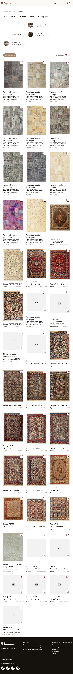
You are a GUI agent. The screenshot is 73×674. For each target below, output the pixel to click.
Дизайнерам (55, 649)
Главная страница (7, 11)
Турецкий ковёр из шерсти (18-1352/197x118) (34, 237)
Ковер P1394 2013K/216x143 (33, 282)
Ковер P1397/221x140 (12, 284)
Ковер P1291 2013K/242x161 (10, 597)
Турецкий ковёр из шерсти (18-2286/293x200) (34, 140)
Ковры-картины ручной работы (32, 649)
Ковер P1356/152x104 (58, 363)
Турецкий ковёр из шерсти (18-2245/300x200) (34, 187)
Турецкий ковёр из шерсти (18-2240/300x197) (57, 187)
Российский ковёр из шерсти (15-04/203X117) (56, 321)
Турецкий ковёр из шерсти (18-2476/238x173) (57, 94)
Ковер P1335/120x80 (35, 490)
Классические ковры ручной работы (34, 645)
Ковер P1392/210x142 (58, 284)
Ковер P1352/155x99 (12, 405)
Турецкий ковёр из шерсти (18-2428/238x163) (11, 140)
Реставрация (55, 645)
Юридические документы (8, 648)
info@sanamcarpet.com (7, 663)
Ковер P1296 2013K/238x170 (33, 567)
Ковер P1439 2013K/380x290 (56, 240)
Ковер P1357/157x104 (12, 324)
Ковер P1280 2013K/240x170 (56, 597)
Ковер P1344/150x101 (58, 405)
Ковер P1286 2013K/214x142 (33, 597)
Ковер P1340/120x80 (35, 448)
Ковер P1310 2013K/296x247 (56, 525)
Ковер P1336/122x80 (12, 490)
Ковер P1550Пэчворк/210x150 (36, 362)
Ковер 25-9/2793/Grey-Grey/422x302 (13, 565)
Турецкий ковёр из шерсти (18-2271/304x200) (11, 187)
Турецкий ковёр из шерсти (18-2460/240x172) (34, 319)
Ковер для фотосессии (58, 647)
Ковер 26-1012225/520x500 (11, 628)
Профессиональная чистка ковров (62, 642)
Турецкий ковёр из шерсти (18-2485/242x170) (11, 94)
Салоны (54, 653)
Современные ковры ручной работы (34, 647)
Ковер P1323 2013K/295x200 (56, 489)
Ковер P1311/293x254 (35, 526)
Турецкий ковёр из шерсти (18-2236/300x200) (11, 237)
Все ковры (26, 642)
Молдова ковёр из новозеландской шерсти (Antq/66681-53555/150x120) (12, 358)
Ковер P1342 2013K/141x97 (9, 447)
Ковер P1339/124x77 (58, 448)
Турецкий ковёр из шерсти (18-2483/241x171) (34, 94)
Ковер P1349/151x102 (35, 405)
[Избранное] (64, 3)
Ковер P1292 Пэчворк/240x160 (57, 567)
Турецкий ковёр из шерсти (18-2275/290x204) (57, 140)
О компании (55, 651)
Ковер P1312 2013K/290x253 (10, 525)
